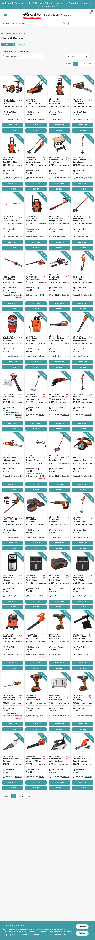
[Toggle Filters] (92, 56)
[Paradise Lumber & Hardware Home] (32, 15)
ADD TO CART (12, 125)
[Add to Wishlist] (20, 100)
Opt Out (82, 933)
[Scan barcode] (69, 23)
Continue (82, 926)
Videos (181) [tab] (21, 45)
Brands (8, 33)
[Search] (64, 23)
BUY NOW (13, 130)
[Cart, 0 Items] (90, 13)
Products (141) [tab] (8, 45)
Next (90, 64)
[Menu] (5, 14)
